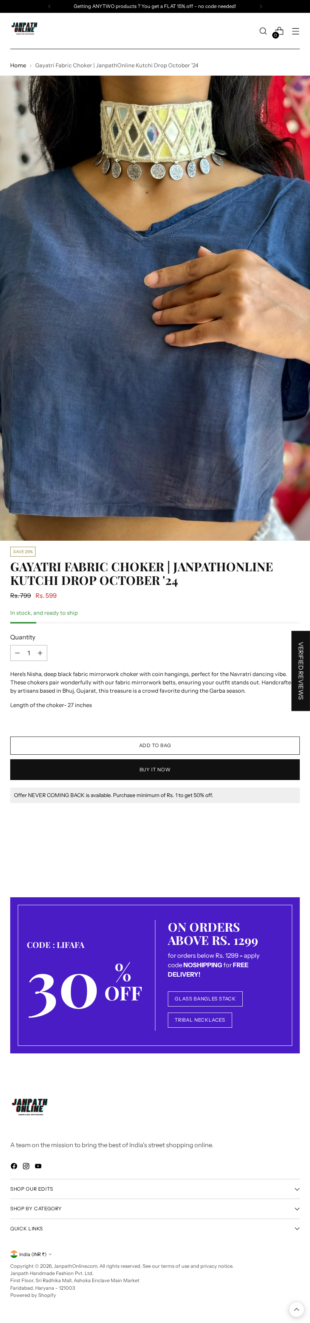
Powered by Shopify (33, 1295)
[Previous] (49, 6)
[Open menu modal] (296, 31)
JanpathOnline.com (75, 1266)
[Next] (261, 6)
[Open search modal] (263, 31)
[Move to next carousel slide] (293, 856)
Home (18, 65)
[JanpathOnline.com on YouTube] (38, 1167)
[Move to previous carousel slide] (276, 856)
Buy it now (155, 769)
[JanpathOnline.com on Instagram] (26, 1167)
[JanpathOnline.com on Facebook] (14, 1167)
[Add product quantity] (40, 653)
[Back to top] (296, 1309)
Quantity (23, 637)
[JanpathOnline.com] (25, 31)
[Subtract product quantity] (17, 653)
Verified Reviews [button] (301, 670)
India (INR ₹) (32, 1254)
